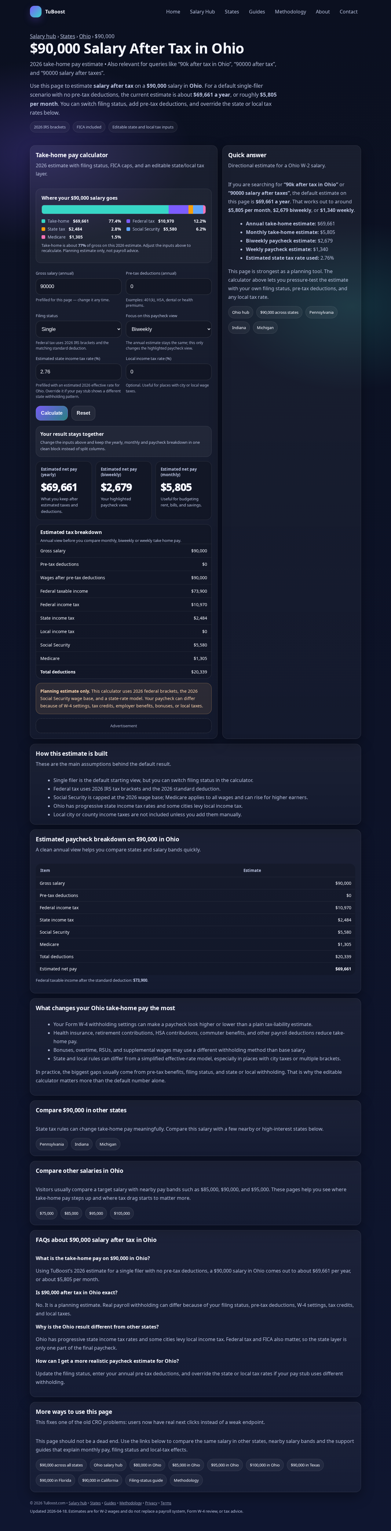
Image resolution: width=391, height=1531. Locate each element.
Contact (349, 11)
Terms (166, 1503)
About (323, 11)
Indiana (239, 327)
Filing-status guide (146, 1480)
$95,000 (96, 1213)
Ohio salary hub (108, 1465)
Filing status (47, 315)
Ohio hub (240, 312)
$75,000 (46, 1213)
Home (173, 11)
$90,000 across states (279, 312)
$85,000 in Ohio (186, 1465)
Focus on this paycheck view (151, 315)
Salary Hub (202, 11)
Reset (83, 413)
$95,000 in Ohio (225, 1465)
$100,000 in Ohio (265, 1465)
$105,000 (122, 1213)
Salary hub (43, 36)
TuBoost (55, 11)
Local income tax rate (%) (148, 358)
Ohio (85, 36)
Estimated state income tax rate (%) (68, 358)
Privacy (151, 1503)
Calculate (52, 413)
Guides (257, 11)
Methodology (290, 11)
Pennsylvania (321, 312)
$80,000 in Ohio (147, 1465)
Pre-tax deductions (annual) (151, 273)
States (232, 11)
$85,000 (71, 1213)
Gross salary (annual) (55, 273)
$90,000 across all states (61, 1465)
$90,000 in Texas (305, 1465)
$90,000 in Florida (55, 1480)
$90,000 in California (100, 1480)
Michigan (265, 327)
